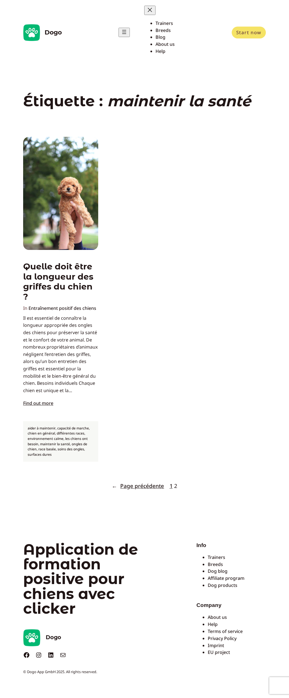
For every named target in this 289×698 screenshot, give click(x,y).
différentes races (70, 433)
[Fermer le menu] (150, 10)
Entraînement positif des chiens (62, 308)
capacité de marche (73, 428)
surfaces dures (40, 454)
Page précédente (138, 486)
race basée (47, 449)
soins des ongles (71, 449)
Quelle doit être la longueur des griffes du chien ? (58, 282)
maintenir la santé (55, 444)
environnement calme (46, 438)
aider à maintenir (42, 428)
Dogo (53, 32)
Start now (248, 32)
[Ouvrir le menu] (124, 32)
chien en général (41, 433)
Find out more (38, 403)
